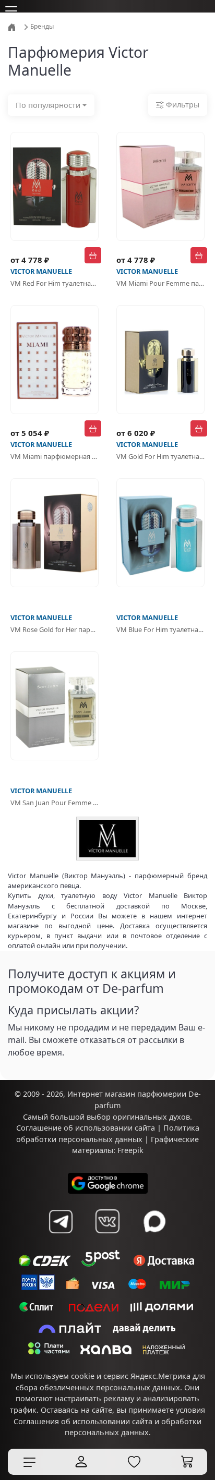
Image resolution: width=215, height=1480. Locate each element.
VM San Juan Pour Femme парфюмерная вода (54, 802)
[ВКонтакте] (107, 1221)
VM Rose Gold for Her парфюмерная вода (54, 629)
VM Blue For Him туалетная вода (160, 629)
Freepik (130, 1150)
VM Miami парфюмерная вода (54, 456)
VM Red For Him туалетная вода (54, 283)
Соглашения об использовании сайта (83, 1421)
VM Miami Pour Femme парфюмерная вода (160, 283)
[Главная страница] (13, 26)
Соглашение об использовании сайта (85, 1128)
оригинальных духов (151, 1117)
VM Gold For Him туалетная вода (160, 456)
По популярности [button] (48, 105)
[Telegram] (60, 1221)
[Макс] (154, 1221)
